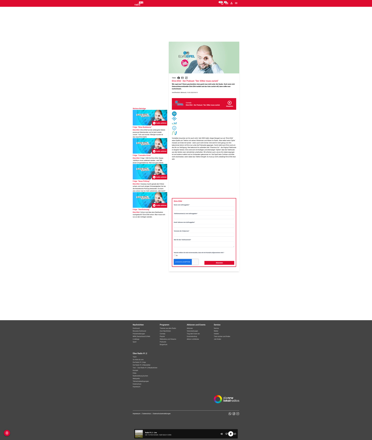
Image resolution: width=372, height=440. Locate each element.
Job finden (217, 339)
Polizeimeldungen (139, 334)
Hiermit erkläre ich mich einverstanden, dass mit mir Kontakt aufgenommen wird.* (199, 252)
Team (135, 357)
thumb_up (235, 434)
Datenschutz (137, 384)
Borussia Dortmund (139, 331)
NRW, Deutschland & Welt (141, 336)
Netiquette (136, 378)
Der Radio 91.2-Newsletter (141, 365)
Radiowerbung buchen (140, 376)
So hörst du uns (138, 359)
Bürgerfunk (163, 344)
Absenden (219, 263)
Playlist (162, 336)
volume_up (221, 434)
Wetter (216, 331)
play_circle (231, 434)
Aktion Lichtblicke (193, 339)
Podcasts (163, 342)
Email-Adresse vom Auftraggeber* (184, 222)
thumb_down (226, 434)
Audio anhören (159, 123)
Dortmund (136, 328)
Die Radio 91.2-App (139, 362)
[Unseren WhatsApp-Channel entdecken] (230, 413)
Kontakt (135, 370)
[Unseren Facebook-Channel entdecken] (233, 413)
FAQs (134, 373)
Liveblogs (136, 339)
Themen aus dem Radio (168, 328)
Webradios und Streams (168, 339)
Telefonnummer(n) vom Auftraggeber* (185, 213)
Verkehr (216, 334)
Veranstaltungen (192, 331)
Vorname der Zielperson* (181, 231)
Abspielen (229, 103)
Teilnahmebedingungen (141, 381)
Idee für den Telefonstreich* (182, 239)
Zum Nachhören (165, 331)
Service (216, 328)
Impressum (136, 387)
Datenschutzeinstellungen (162, 414)
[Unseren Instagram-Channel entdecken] (237, 413)
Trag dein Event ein (193, 334)
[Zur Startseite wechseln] (139, 3)
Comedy (162, 334)
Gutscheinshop (192, 336)
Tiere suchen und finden (222, 336)
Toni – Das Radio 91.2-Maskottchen (145, 368)
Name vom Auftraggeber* (181, 205)
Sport (134, 342)
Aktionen (190, 328)
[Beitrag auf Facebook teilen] (178, 78)
